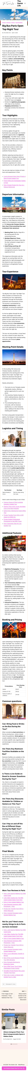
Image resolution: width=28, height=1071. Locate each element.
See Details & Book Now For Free (13, 1068)
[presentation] (14, 1021)
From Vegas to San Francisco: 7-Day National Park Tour (7, 994)
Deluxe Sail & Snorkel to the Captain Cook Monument (22, 995)
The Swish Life (7, 32)
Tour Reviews (18, 22)
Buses (3, 22)
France (8, 22)
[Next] (24, 1028)
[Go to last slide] (4, 1028)
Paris (12, 22)
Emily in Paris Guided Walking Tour (14, 902)
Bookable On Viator (11, 984)
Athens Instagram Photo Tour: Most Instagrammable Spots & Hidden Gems (14, 1034)
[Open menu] (25, 3)
